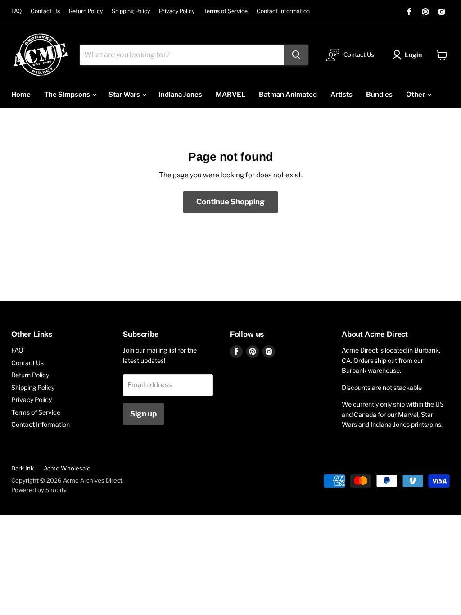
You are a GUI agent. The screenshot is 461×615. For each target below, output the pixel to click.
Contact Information (283, 11)
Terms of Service (225, 11)
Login (413, 55)
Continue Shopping (230, 201)
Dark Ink (22, 468)
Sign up (143, 413)
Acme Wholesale (67, 468)
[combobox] (182, 55)
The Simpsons (67, 94)
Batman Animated (288, 94)
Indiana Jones (180, 94)
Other (416, 94)
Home (21, 94)
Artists (341, 94)
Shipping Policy (131, 11)
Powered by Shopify (39, 489)
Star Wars (124, 94)
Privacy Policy (176, 11)
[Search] (296, 55)
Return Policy (86, 11)
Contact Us (45, 11)
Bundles (379, 94)
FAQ (16, 11)
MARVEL (230, 94)
